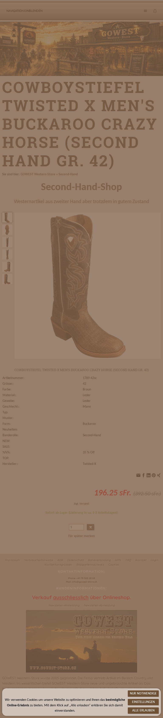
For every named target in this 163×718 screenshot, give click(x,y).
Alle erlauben (143, 710)
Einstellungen (143, 702)
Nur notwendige (143, 693)
